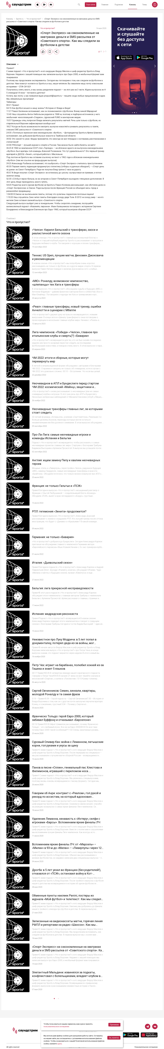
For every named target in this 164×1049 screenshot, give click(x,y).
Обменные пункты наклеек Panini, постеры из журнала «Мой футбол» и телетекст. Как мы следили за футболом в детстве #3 (67, 899)
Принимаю (114, 1025)
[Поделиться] (56, 51)
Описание (11, 64)
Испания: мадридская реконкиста (55, 613)
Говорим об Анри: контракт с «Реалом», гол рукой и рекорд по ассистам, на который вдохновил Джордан (66, 797)
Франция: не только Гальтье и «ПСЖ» (57, 485)
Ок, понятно (114, 1038)
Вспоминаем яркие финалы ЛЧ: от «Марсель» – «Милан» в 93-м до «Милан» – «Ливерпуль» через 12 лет (66, 848)
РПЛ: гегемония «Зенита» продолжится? (59, 511)
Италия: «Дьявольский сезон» (52, 562)
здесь (59, 1044)
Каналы (132, 5)
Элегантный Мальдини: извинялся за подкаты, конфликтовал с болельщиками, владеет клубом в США (66, 976)
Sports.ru (19, 19)
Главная (104, 5)
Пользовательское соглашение (146, 1047)
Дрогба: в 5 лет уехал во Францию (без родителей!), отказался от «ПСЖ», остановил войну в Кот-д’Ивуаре (66, 873)
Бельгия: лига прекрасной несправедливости (62, 588)
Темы (144, 5)
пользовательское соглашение (56, 1026)
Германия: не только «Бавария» (53, 537)
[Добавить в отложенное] (49, 51)
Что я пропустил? (34, 19)
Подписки (119, 5)
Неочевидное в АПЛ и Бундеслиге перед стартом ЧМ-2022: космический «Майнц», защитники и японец (65, 387)
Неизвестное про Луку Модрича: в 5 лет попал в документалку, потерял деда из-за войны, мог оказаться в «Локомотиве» (64, 643)
